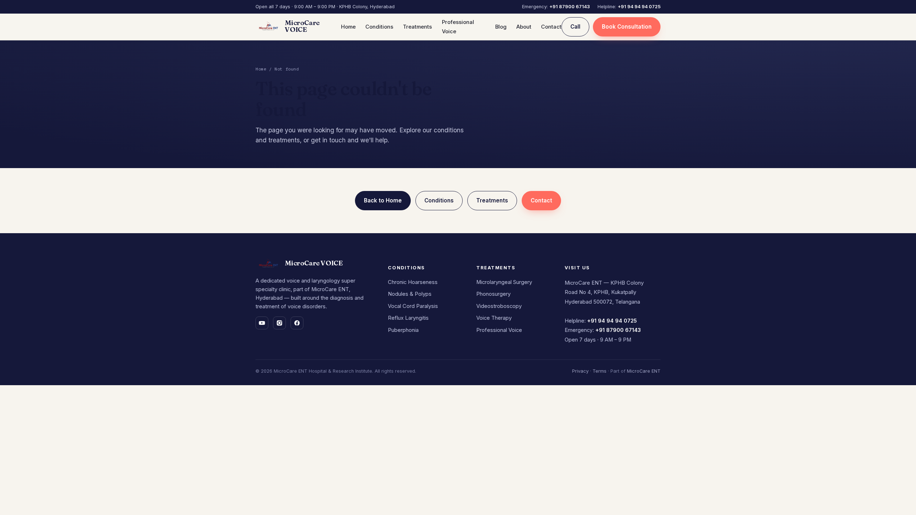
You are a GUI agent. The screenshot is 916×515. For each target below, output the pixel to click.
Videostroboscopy (499, 306)
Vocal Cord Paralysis (413, 306)
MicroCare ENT (644, 371)
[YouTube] (261, 323)
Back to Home (383, 200)
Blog (501, 27)
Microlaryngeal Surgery (504, 282)
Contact (551, 27)
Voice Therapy (494, 318)
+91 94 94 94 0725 (639, 6)
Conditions (379, 27)
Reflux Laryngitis (408, 318)
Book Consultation (627, 26)
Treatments (417, 27)
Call (575, 26)
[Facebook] (297, 323)
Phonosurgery (493, 294)
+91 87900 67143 (569, 6)
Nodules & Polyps (410, 294)
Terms (599, 371)
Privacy (580, 371)
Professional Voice (499, 330)
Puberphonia (403, 330)
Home (348, 27)
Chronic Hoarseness (413, 282)
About (523, 27)
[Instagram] (279, 323)
